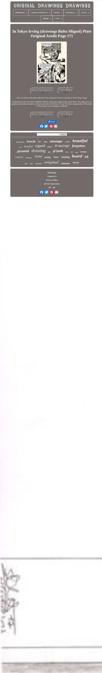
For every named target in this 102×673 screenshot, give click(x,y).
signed (40, 146)
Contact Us (51, 176)
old (72, 152)
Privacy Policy (52, 180)
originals (19, 157)
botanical (28, 146)
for (39, 141)
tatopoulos (20, 142)
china (55, 157)
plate (26, 163)
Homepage (52, 173)
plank (58, 151)
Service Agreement (52, 184)
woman (83, 152)
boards (31, 141)
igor (31, 163)
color (67, 141)
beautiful (80, 140)
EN (50, 187)
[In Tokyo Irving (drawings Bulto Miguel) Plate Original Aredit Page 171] (51, 63)
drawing (38, 150)
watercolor (38, 163)
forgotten (78, 146)
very (75, 162)
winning (65, 157)
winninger (56, 141)
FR (54, 187)
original (51, 162)
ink (87, 156)
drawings (62, 146)
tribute (49, 147)
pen (49, 152)
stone (38, 156)
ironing (48, 157)
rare (45, 142)
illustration (29, 157)
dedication (65, 163)
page (76, 152)
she (67, 152)
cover (20, 147)
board (77, 156)
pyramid (23, 151)
